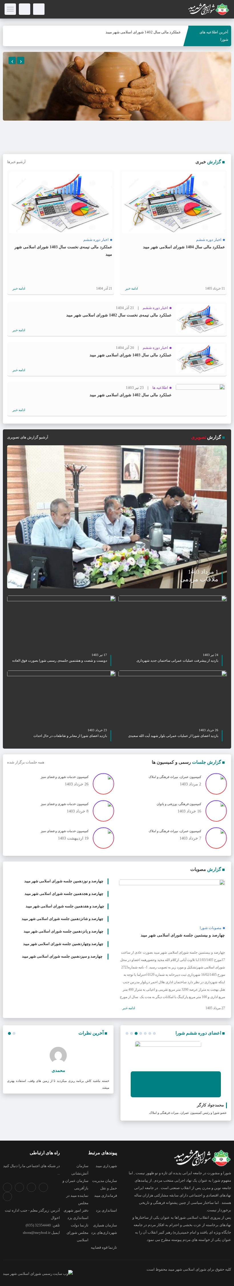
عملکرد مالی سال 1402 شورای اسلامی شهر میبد (143, 32)
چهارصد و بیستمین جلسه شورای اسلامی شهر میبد (183, 935)
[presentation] (12, 60)
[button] (127, 1033)
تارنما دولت (79, 1225)
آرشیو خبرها (16, 162)
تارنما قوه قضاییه (104, 1247)
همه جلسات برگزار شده (25, 762)
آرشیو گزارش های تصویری (27, 437)
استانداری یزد (106, 1210)
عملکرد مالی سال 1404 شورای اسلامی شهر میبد (184, 247)
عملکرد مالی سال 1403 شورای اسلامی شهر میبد (131, 355)
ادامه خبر (131, 288)
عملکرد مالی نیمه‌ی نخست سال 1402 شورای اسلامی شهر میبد (119, 315)
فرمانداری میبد (105, 1195)
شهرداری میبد (106, 1166)
